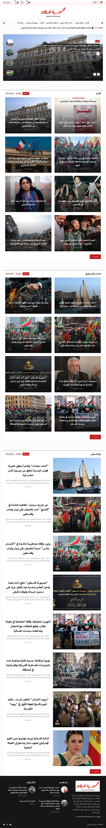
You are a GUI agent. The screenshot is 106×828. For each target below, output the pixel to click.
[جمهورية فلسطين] (53, 12)
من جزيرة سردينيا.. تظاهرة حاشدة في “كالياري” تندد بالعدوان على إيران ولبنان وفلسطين (28, 509)
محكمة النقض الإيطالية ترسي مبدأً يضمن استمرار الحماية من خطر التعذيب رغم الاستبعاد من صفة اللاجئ (28, 122)
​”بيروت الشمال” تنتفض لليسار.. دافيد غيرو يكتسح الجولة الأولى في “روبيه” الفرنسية (28, 704)
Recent (25, 93)
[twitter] (7, 824)
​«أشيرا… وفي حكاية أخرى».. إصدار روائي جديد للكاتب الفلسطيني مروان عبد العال (66, 28)
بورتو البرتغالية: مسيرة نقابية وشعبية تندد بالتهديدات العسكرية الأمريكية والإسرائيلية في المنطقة (28, 665)
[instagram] (4, 824)
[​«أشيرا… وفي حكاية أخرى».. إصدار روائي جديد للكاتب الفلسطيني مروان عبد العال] (92, 28)
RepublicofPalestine (88, 53)
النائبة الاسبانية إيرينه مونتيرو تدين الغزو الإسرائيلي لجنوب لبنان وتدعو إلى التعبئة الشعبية (28, 743)
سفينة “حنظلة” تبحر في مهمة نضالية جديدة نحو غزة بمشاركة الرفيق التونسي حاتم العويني (17, 790)
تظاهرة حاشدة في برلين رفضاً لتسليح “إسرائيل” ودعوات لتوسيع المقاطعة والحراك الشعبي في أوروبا (77, 162)
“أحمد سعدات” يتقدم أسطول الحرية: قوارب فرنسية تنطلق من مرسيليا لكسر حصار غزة (28, 470)
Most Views (10, 93)
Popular (18, 93)
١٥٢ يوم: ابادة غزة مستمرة (27, 801)
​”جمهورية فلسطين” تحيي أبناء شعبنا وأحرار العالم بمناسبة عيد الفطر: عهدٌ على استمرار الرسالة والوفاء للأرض (28, 381)
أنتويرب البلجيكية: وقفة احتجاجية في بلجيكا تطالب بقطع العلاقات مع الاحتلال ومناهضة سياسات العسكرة (77, 420)
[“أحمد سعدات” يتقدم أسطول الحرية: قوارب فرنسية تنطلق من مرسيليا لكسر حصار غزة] (77, 476)
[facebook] (10, 824)
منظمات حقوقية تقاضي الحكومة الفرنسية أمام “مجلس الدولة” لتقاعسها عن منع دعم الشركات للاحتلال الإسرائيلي (28, 162)
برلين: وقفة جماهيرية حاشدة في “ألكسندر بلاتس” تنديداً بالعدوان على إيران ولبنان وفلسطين (28, 342)
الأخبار (95, 28)
